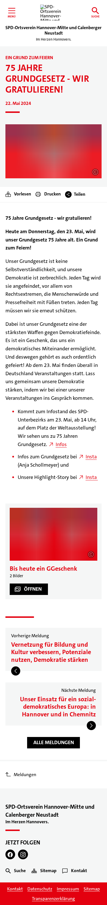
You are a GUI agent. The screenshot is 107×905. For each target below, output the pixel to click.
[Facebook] (10, 855)
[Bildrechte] (95, 172)
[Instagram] (23, 855)
